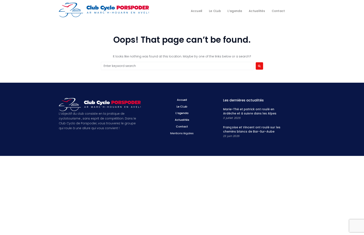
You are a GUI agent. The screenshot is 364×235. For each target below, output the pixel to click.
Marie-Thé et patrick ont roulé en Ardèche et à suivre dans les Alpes (249, 111)
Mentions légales (182, 133)
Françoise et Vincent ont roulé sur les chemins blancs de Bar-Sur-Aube (251, 129)
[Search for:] (177, 66)
